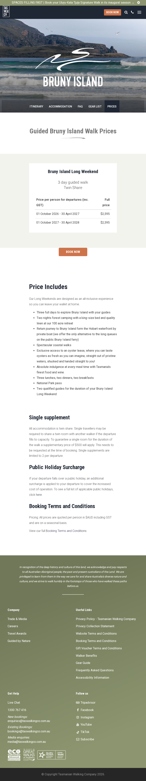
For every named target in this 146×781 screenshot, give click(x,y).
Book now (112, 12)
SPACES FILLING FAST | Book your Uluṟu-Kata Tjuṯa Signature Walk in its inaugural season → (73, 2)
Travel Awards (17, 633)
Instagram (87, 717)
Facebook (87, 710)
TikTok (84, 732)
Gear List (95, 106)
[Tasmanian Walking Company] (14, 11)
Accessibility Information (92, 677)
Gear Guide (83, 663)
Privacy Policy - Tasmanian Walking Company (106, 619)
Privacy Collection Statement (95, 626)
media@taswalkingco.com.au (27, 742)
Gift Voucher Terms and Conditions (99, 648)
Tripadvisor (87, 702)
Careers (13, 626)
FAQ (80, 106)
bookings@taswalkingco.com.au (29, 731)
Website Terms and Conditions (96, 633)
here (39, 495)
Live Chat (14, 702)
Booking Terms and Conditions (66, 531)
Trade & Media (17, 619)
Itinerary (36, 106)
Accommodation (60, 106)
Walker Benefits (86, 655)
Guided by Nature (19, 641)
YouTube (86, 724)
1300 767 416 (17, 710)
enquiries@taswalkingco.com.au (29, 721)
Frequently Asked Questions (95, 670)
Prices (112, 106)
